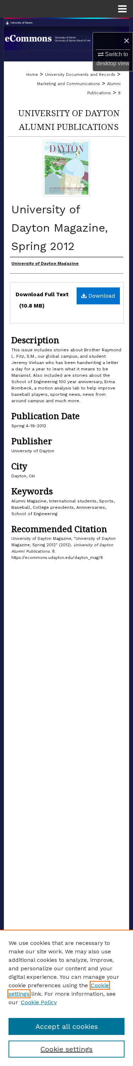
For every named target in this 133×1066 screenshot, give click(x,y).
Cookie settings (66, 1049)
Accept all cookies (66, 1026)
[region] (66, 998)
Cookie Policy (39, 1002)
